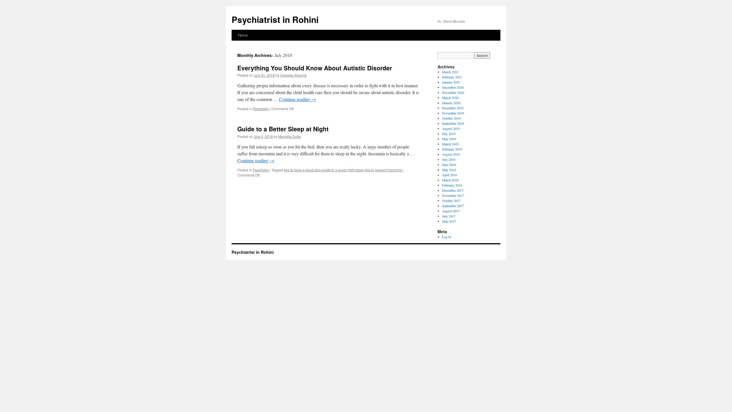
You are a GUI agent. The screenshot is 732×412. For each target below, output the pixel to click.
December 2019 (453, 108)
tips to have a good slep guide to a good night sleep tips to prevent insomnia (343, 169)
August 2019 (451, 128)
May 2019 (449, 138)
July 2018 (448, 159)
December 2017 (453, 190)
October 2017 (451, 200)
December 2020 (453, 87)
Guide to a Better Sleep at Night (283, 128)
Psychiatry (261, 108)
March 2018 (450, 180)
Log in (446, 236)
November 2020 (453, 92)
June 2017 (449, 221)
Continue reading (297, 99)
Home (243, 35)
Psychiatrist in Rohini (275, 19)
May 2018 (449, 169)
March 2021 (450, 72)
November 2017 (453, 195)
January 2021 (451, 82)
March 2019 (450, 144)
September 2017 (453, 205)
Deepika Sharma (293, 75)
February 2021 (452, 77)
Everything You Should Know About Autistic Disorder (314, 68)
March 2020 (450, 97)
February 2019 (452, 149)
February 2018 (452, 185)
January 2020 (451, 102)
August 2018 (451, 154)
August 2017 (451, 211)
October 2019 (451, 118)
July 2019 (448, 133)
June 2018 (449, 164)
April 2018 (449, 175)
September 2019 (453, 123)
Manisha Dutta (289, 136)
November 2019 (453, 113)
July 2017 (448, 216)
